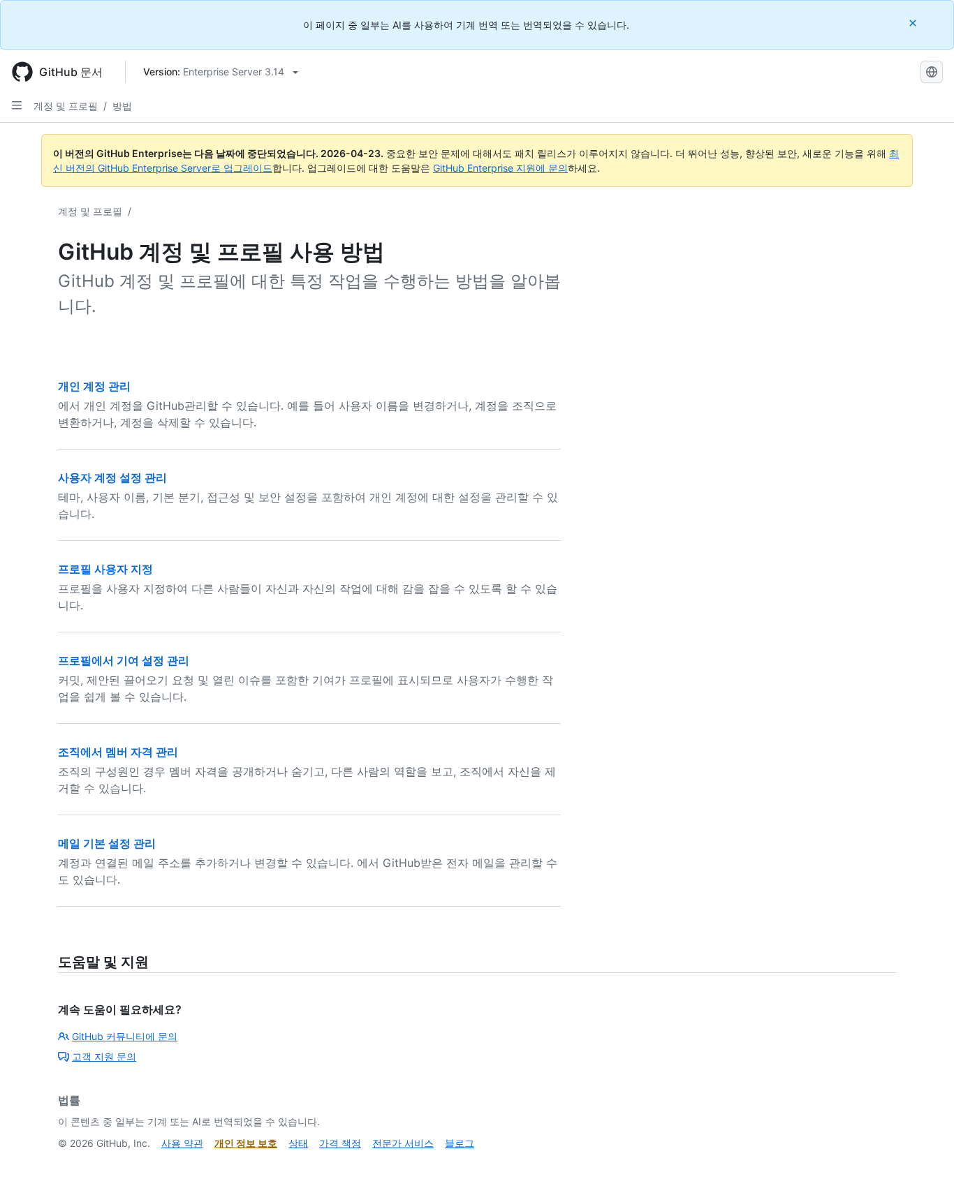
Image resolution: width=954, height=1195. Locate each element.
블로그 (459, 1143)
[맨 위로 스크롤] (923, 1164)
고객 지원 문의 (104, 1056)
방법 (122, 106)
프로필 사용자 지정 (105, 569)
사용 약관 (182, 1143)
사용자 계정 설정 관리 (112, 477)
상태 (298, 1143)
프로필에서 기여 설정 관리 (123, 660)
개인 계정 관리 (94, 386)
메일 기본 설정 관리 (107, 843)
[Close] (914, 23)
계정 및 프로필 (66, 106)
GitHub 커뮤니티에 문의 (124, 1036)
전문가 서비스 (403, 1143)
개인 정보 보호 (245, 1143)
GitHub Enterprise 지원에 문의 (500, 168)
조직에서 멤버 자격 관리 (118, 752)
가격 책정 (340, 1143)
